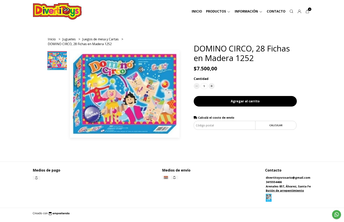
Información (247, 11)
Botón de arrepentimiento (285, 190)
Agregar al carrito (245, 101)
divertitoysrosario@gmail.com (288, 177)
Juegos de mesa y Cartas (100, 39)
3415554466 (274, 182)
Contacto (276, 11)
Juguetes (69, 39)
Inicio (197, 11)
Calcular (275, 125)
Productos (216, 11)
